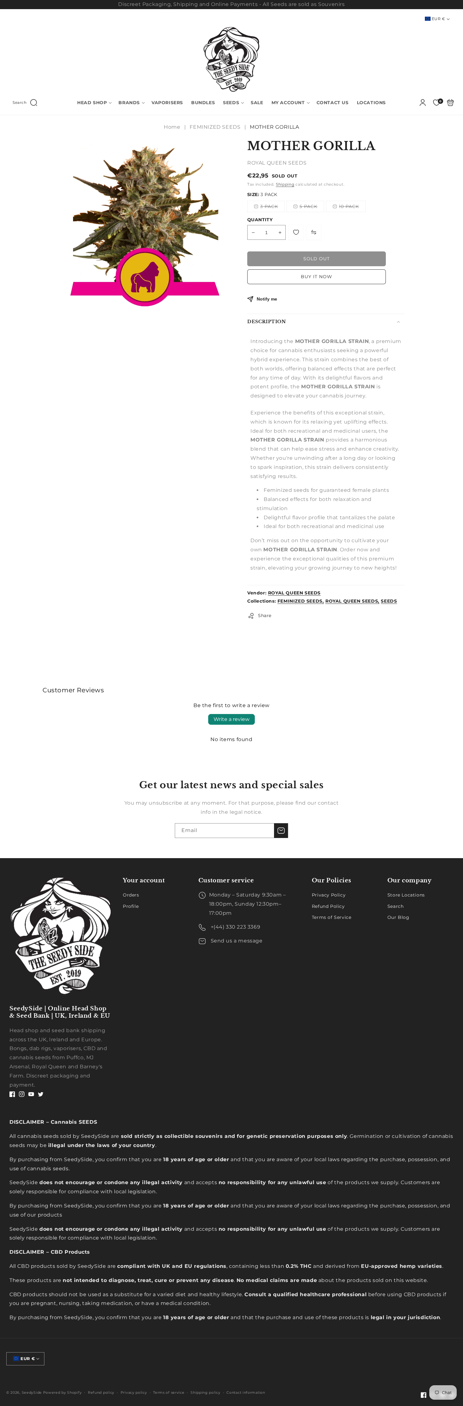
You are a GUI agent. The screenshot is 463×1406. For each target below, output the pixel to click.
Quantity (259, 219)
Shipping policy (205, 1392)
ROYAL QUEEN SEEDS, (352, 601)
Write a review (231, 719)
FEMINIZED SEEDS (215, 127)
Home (173, 127)
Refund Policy (328, 906)
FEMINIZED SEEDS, (300, 601)
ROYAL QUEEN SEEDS (294, 593)
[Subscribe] (281, 830)
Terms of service (168, 1392)
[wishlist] (296, 232)
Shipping (285, 184)
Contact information (245, 1392)
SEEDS (389, 601)
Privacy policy (134, 1392)
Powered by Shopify (62, 1392)
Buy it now (316, 276)
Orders (131, 895)
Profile (131, 906)
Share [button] (265, 615)
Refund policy (101, 1392)
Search (395, 906)
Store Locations (406, 895)
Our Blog (398, 917)
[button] (25, 102)
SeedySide (32, 1392)
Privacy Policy (329, 895)
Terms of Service (332, 917)
